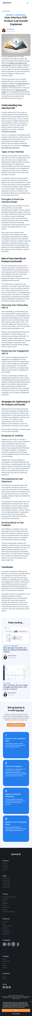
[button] (27, 3)
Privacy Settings (16, 1013)
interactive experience (8, 131)
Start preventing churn (16, 725)
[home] (6, 3)
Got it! (16, 1010)
